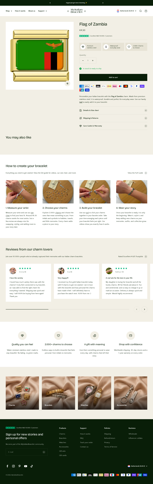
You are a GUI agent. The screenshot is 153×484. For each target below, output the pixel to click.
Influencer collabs (135, 438)
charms (58, 213)
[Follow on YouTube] (25, 466)
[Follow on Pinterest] (19, 466)
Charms (62, 434)
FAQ (81, 438)
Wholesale (133, 434)
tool (87, 213)
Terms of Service (110, 447)
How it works (20, 11)
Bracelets (62, 438)
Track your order (86, 442)
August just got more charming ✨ (76, 3)
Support (41, 11)
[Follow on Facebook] (7, 466)
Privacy (107, 442)
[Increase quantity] (92, 60)
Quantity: (82, 55)
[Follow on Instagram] (13, 466)
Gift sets (62, 451)
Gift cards (63, 455)
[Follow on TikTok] (31, 466)
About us (31, 11)
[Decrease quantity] (82, 60)
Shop (8, 11)
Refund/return (109, 438)
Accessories (64, 447)
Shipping (107, 434)
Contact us (84, 447)
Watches (62, 442)
